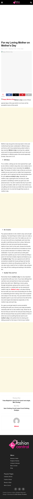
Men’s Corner (14, 465)
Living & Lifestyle (15, 463)
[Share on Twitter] (16, 94)
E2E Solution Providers (21, 494)
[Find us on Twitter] (23, 489)
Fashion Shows (8, 479)
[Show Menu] (2, 2)
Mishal (16, 426)
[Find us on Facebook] (15, 489)
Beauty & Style (14, 458)
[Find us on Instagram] (19, 489)
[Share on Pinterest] (22, 94)
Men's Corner (7, 485)
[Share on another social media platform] (29, 94)
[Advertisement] (16, 23)
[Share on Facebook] (9, 94)
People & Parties (14, 461)
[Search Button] (31, 2)
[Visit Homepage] (16, 2)
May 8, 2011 (4, 48)
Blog (11, 468)
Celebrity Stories (8, 476)
